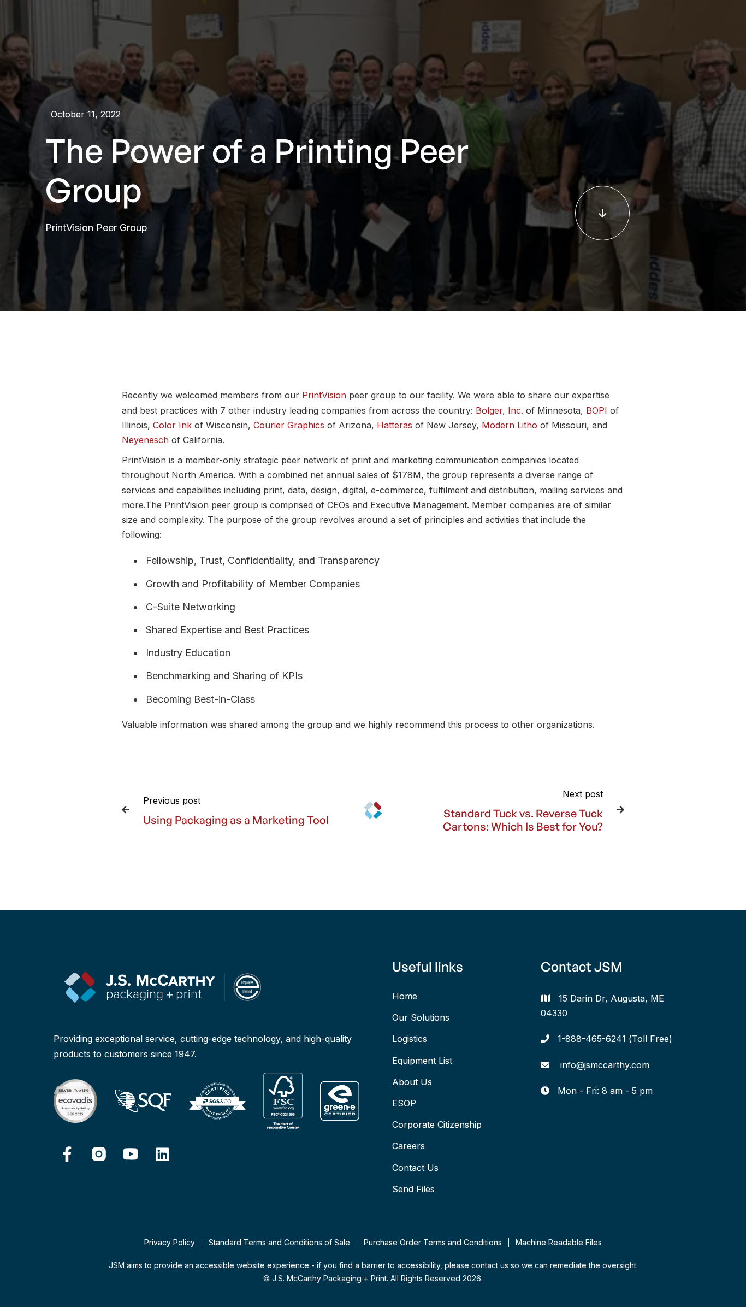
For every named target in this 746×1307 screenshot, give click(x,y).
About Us (412, 1081)
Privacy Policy (169, 1242)
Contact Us (415, 1167)
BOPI (596, 410)
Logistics (409, 1038)
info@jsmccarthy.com (604, 1064)
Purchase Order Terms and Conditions (433, 1242)
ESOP (404, 1103)
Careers (408, 1145)
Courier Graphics (288, 425)
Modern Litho (509, 425)
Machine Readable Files (559, 1242)
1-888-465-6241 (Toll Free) (615, 1038)
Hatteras (394, 425)
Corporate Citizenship (437, 1124)
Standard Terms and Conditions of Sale (279, 1242)
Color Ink (172, 425)
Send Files (413, 1189)
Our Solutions (420, 1017)
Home (404, 996)
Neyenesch (145, 439)
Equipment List (422, 1060)
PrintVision (324, 395)
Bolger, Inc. (499, 410)
